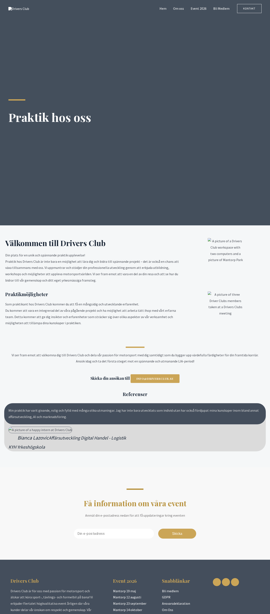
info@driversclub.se (155, 378)
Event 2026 (199, 8)
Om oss (178, 8)
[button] (249, 8)
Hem (162, 8)
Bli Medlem (221, 8)
